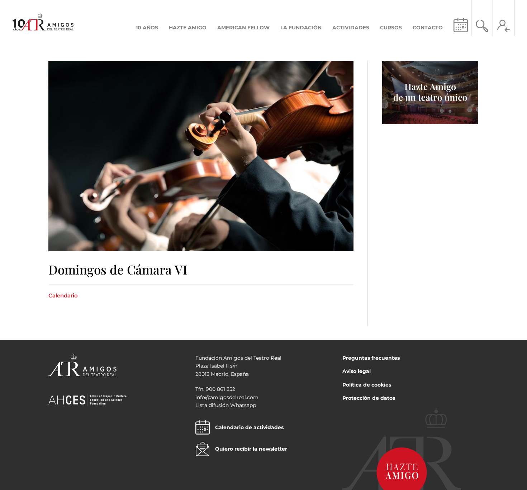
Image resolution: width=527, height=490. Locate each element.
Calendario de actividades (249, 427)
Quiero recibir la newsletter (251, 449)
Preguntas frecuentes (371, 358)
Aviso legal (356, 371)
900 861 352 (220, 389)
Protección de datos (368, 398)
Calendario (63, 295)
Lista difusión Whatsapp (225, 405)
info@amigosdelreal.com (226, 397)
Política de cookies (366, 385)
